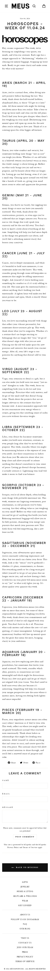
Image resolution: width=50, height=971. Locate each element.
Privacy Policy (13, 847)
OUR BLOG (25, 928)
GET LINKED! (25, 905)
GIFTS (25, 882)
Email (6, 794)
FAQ (25, 924)
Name (5, 780)
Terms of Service (30, 847)
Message (7, 807)
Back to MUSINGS (26, 867)
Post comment (25, 837)
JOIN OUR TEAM (25, 947)
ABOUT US (25, 914)
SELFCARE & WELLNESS (25, 896)
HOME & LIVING (25, 891)
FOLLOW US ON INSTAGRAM (25, 919)
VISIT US (25, 938)
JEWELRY (25, 886)
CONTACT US (24, 942)
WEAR (25, 900)
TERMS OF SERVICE (24, 961)
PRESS (25, 952)
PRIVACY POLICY (25, 956)
